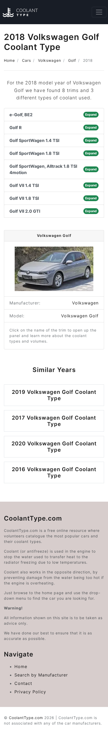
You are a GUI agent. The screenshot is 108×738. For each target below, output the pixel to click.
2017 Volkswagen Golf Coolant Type (54, 421)
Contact (23, 683)
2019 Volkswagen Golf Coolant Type (54, 395)
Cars (26, 60)
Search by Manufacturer (41, 675)
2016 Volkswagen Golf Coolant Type (54, 472)
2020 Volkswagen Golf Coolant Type (54, 446)
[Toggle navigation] (99, 12)
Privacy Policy (30, 691)
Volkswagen (49, 60)
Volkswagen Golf (80, 315)
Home (9, 60)
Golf (72, 60)
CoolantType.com (26, 717)
